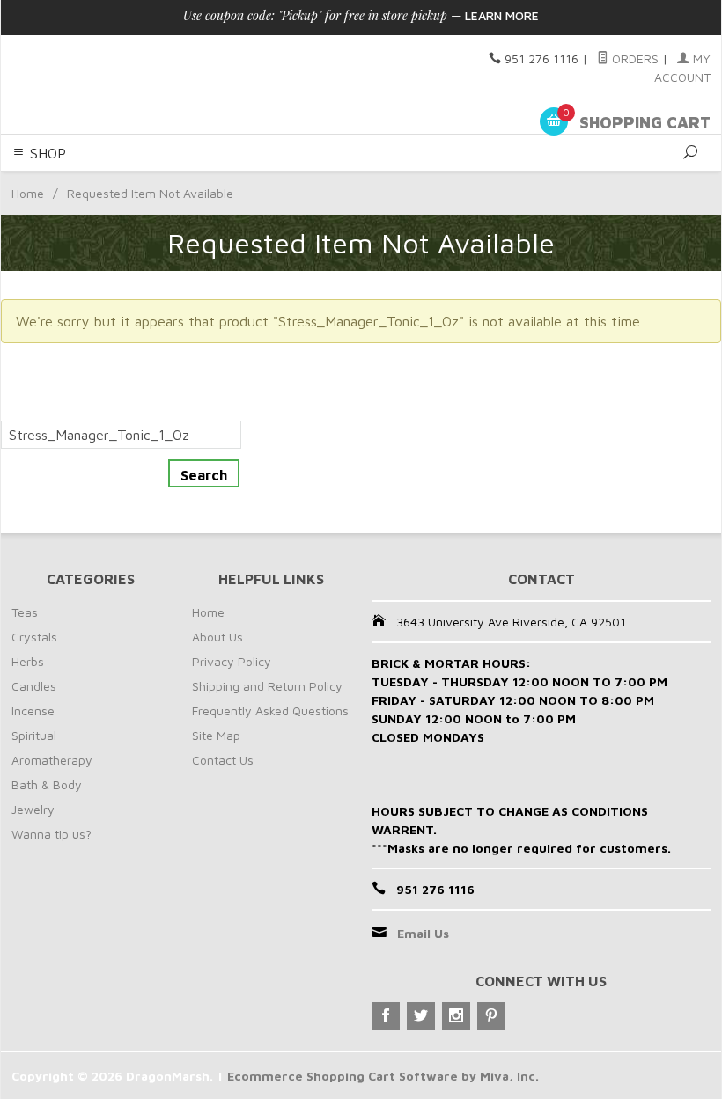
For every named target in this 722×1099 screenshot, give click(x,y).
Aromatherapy (51, 759)
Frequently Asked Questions (270, 710)
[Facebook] (386, 1016)
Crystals (34, 636)
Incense (33, 710)
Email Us (423, 933)
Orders (633, 58)
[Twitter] (421, 1016)
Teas (24, 611)
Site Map (216, 735)
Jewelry (33, 809)
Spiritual (33, 735)
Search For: (37, 410)
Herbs (27, 661)
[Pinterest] (491, 1016)
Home (27, 193)
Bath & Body (46, 784)
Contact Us (223, 759)
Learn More (502, 15)
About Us (217, 636)
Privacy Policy (231, 661)
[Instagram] (456, 1016)
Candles (33, 685)
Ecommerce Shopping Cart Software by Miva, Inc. (383, 1075)
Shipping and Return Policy (267, 685)
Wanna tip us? (51, 833)
